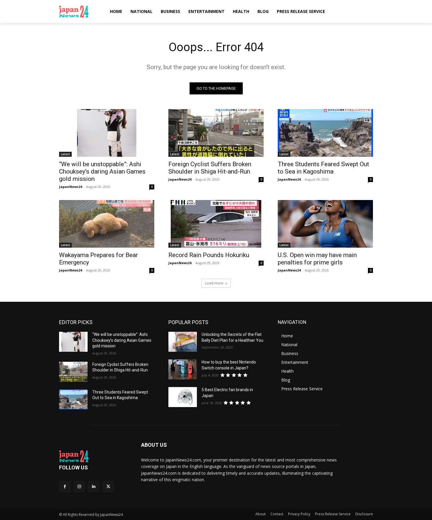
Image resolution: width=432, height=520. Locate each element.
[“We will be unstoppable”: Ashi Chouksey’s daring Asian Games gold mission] (106, 133)
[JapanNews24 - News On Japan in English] (79, 11)
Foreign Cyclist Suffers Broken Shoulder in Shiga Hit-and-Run (209, 168)
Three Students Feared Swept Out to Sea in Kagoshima (323, 168)
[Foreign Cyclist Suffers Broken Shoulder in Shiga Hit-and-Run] (216, 133)
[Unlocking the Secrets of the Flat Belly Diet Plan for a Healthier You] (182, 342)
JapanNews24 (70, 186)
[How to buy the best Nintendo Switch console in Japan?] (182, 369)
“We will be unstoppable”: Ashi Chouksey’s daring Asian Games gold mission (102, 171)
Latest (65, 154)
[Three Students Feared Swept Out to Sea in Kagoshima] (325, 133)
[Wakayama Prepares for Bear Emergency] (106, 224)
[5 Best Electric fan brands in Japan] (182, 397)
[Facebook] (65, 486)
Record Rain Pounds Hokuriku (208, 255)
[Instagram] (79, 486)
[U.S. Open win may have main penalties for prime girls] (325, 224)
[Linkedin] (93, 486)
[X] (108, 486)
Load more (214, 283)
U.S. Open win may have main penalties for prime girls (317, 258)
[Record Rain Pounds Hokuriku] (216, 224)
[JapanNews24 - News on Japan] (93, 456)
